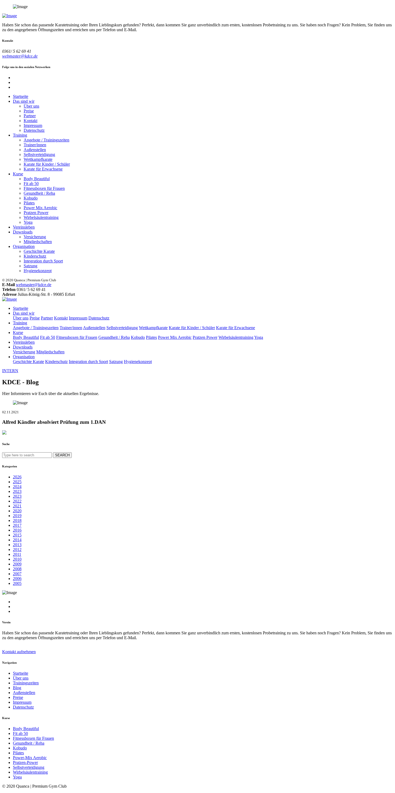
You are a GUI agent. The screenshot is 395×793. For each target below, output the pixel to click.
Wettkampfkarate (38, 159)
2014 (17, 540)
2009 (17, 564)
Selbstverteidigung (39, 154)
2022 (17, 501)
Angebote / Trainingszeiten (46, 140)
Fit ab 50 (31, 183)
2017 (17, 525)
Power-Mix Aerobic (30, 757)
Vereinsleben (24, 227)
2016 (17, 530)
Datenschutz (34, 130)
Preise (29, 111)
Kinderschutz (35, 256)
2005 (17, 583)
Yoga (28, 222)
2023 (17, 491)
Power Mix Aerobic (40, 207)
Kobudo (31, 198)
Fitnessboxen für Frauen (44, 188)
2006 (17, 578)
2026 (17, 477)
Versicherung (35, 236)
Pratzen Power (36, 212)
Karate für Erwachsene (43, 169)
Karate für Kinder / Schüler (47, 164)
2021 (17, 506)
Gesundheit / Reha (39, 193)
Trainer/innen (35, 145)
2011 (17, 554)
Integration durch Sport (43, 261)
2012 (17, 549)
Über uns (31, 106)
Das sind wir (23, 101)
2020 (17, 510)
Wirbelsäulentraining (41, 217)
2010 (17, 559)
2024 (17, 486)
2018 (17, 520)
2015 (17, 535)
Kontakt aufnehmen (19, 651)
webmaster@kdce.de (20, 56)
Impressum (33, 125)
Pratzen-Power (25, 762)
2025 (17, 481)
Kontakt (30, 120)
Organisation (24, 246)
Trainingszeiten (26, 683)
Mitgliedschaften (38, 241)
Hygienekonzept (38, 270)
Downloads (23, 232)
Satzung (30, 266)
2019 (17, 515)
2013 (17, 544)
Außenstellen (35, 149)
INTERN (10, 370)
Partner (30, 115)
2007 (17, 573)
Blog (17, 687)
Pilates (29, 203)
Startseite (20, 96)
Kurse (18, 174)
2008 (17, 569)
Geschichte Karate (39, 251)
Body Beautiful (37, 178)
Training (20, 135)
